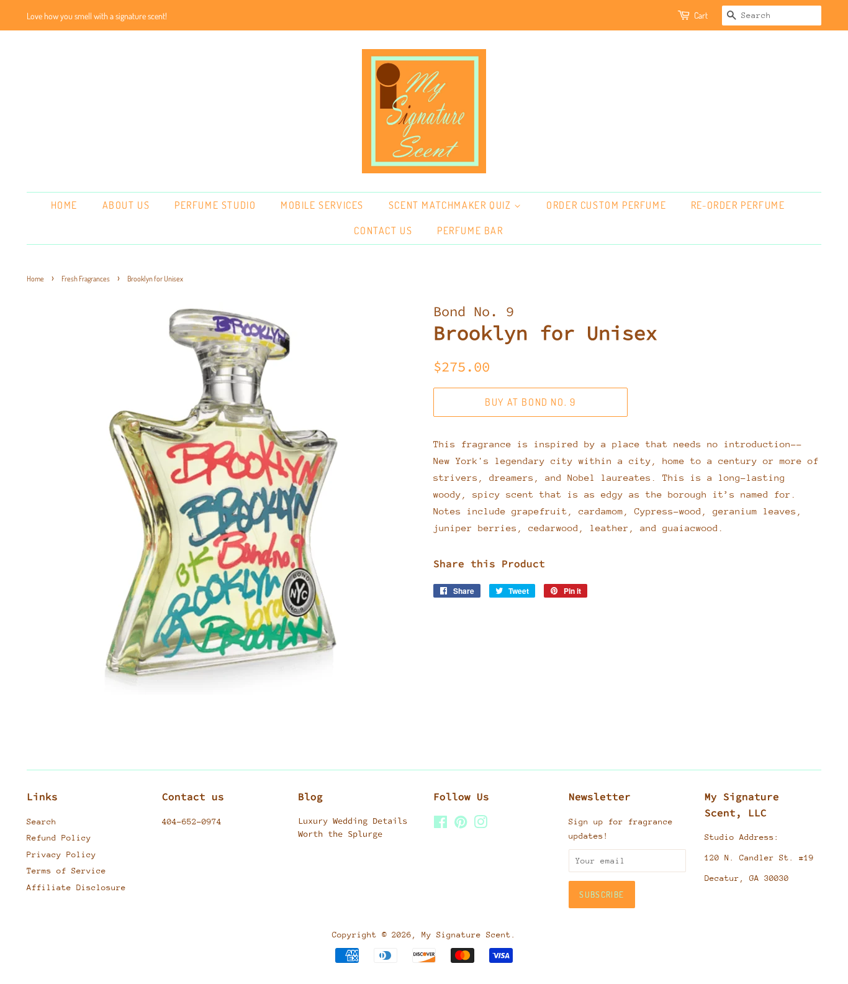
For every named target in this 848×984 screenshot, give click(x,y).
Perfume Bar (470, 230)
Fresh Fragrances (85, 278)
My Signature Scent (466, 934)
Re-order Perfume (738, 205)
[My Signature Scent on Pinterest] (460, 824)
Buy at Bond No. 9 (530, 402)
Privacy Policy (61, 854)
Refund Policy (59, 837)
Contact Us (383, 230)
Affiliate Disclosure (76, 887)
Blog (310, 796)
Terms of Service (66, 870)
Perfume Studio (215, 205)
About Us (126, 205)
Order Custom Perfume (606, 205)
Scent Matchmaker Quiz (451, 205)
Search (41, 821)
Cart (701, 15)
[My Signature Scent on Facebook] (440, 824)
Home (64, 205)
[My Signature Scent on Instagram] (480, 824)
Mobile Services (322, 205)
